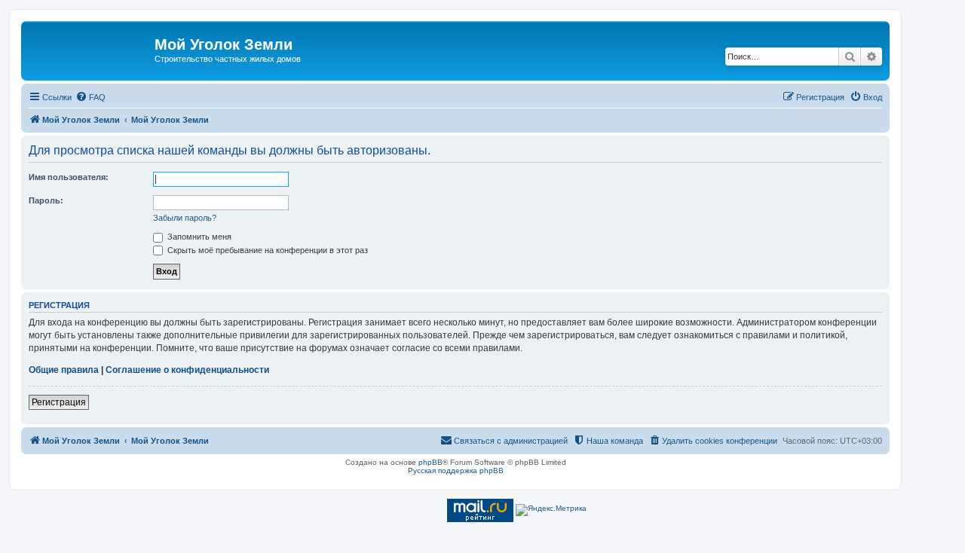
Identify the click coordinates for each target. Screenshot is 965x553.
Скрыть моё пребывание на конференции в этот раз (266, 250)
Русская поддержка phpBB (456, 470)
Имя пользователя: (69, 177)
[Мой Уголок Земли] (90, 49)
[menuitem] (90, 97)
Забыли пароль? (184, 217)
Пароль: (46, 200)
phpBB (430, 462)
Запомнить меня (198, 236)
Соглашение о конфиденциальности (187, 370)
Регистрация (59, 402)
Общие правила (64, 370)
